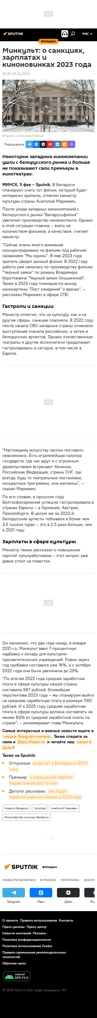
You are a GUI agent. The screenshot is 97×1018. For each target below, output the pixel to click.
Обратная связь (14, 963)
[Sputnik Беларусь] (14, 35)
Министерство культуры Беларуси (26, 817)
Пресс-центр (36, 927)
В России (48, 880)
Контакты (66, 920)
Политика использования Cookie (27, 946)
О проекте (10, 920)
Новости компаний (16, 933)
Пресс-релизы (13, 927)
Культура (40, 808)
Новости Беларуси (16, 808)
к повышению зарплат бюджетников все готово (41, 779)
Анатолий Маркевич (64, 808)
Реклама (39, 933)
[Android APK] (17, 977)
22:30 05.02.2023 (16, 74)
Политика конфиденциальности (26, 939)
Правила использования (38, 920)
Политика (70, 880)
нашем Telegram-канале (27, 736)
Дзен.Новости (31, 741)
